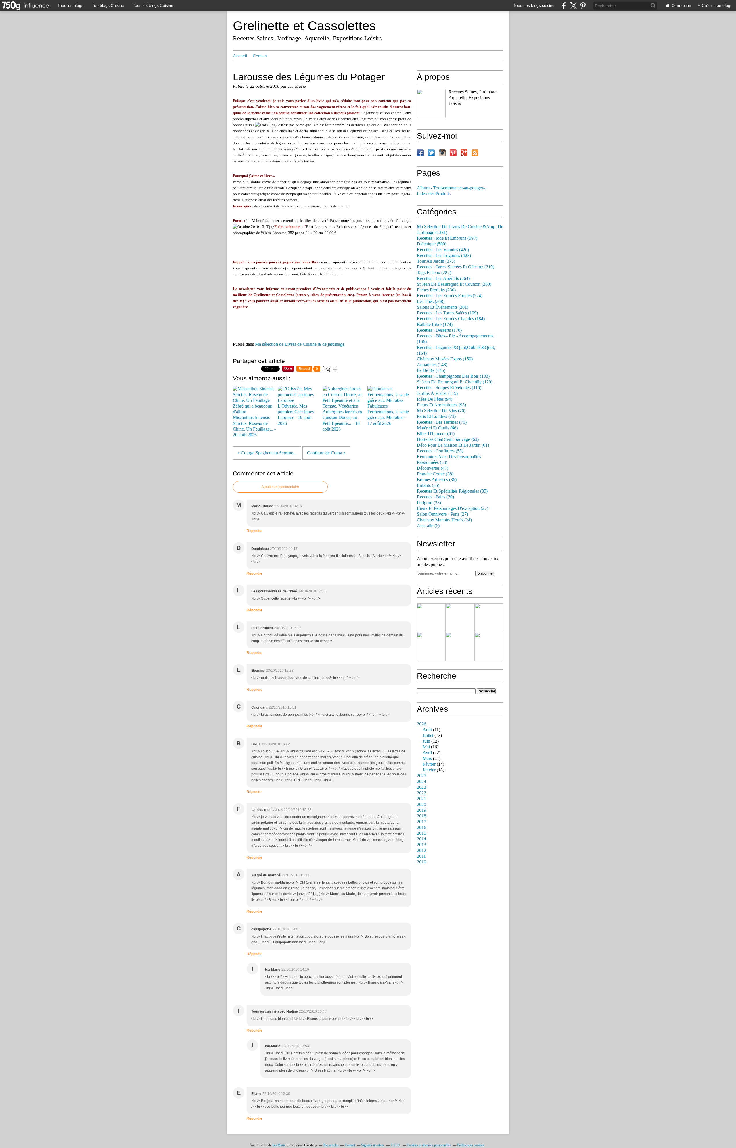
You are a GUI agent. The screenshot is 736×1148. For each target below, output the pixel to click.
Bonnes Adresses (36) (437, 479)
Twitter (431, 152)
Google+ (464, 152)
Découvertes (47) (432, 468)
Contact (260, 56)
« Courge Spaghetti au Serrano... (267, 453)
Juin (426, 741)
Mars (427, 758)
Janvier (429, 770)
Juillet (428, 735)
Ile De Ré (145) (431, 370)
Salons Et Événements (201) (442, 307)
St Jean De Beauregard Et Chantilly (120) (454, 382)
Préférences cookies (470, 1145)
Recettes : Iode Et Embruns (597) (447, 238)
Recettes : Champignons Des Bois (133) (453, 376)
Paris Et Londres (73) (436, 416)
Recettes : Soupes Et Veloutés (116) (449, 387)
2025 (421, 775)
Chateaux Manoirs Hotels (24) (444, 520)
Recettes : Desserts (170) (439, 330)
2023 (421, 787)
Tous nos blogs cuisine (534, 5)
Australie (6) (428, 525)
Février (429, 764)
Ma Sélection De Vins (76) (441, 410)
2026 (421, 724)
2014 (421, 839)
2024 (421, 781)
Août (427, 729)
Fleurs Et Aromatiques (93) (441, 405)
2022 (421, 793)
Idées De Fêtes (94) (434, 399)
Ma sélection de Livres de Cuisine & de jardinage (299, 344)
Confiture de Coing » (326, 453)
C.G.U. (396, 1145)
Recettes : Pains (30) (435, 497)
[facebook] (564, 5)
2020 (421, 804)
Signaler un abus (373, 1145)
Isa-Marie (278, 1145)
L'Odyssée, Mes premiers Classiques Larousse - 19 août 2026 (296, 415)
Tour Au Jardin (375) (436, 261)
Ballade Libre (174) (435, 324)
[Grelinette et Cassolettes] (431, 103)
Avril (427, 752)
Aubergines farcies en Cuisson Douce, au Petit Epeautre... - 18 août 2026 (342, 420)
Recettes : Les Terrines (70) (442, 422)
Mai (426, 747)
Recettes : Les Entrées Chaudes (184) (451, 318)
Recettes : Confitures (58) (440, 451)
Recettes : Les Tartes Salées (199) (447, 313)
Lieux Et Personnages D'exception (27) (452, 508)
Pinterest (453, 152)
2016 (421, 827)
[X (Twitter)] (573, 5)
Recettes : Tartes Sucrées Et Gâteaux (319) (455, 267)
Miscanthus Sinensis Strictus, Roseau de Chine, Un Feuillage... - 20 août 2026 (254, 426)
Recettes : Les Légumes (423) (444, 255)
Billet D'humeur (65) (436, 433)
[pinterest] (582, 5)
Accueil (240, 56)
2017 (421, 821)
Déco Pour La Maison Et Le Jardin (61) (453, 445)
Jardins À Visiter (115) (437, 393)
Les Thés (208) (430, 301)
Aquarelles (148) (432, 364)
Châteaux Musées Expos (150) (445, 359)
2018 (421, 816)
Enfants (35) (428, 485)
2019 (421, 810)
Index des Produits (434, 193)
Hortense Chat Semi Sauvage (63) (448, 439)
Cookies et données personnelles (429, 1145)
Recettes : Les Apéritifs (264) (443, 278)
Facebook (420, 152)
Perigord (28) (429, 502)
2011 (421, 856)
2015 (421, 833)
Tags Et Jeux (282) (434, 272)
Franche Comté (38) (435, 474)
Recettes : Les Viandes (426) (443, 249)
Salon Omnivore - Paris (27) (442, 514)
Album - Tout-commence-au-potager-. (451, 188)
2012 (421, 850)
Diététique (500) (431, 244)
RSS (474, 152)
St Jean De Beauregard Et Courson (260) (454, 284)
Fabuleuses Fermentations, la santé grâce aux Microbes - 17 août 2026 (388, 415)
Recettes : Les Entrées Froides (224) (449, 295)
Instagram (442, 152)
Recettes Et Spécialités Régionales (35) (452, 491)
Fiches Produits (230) (436, 290)
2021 (421, 798)
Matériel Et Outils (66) (437, 428)
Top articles (331, 1145)
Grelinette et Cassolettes (304, 25)
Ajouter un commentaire (280, 487)
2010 (421, 862)
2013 (421, 844)
